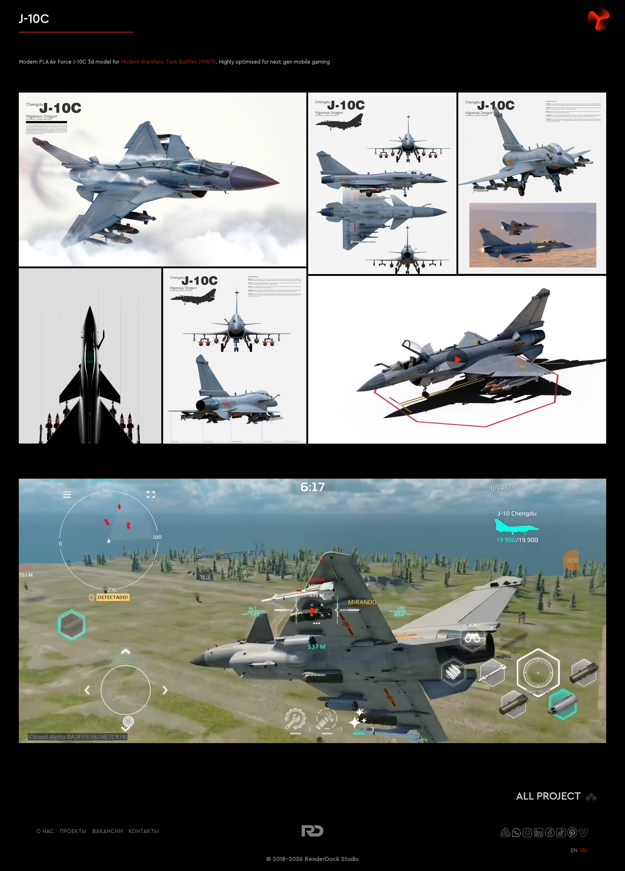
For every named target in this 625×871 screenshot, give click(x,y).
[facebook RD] (549, 832)
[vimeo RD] (583, 832)
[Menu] (604, 15)
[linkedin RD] (538, 832)
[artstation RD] (505, 832)
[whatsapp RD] (516, 832)
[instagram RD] (527, 832)
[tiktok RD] (561, 832)
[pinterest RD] (572, 832)
